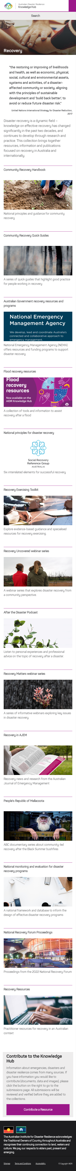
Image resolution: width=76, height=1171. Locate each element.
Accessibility (41, 1163)
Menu (72, 6)
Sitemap (7, 1163)
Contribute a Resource (38, 1109)
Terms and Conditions (23, 1163)
